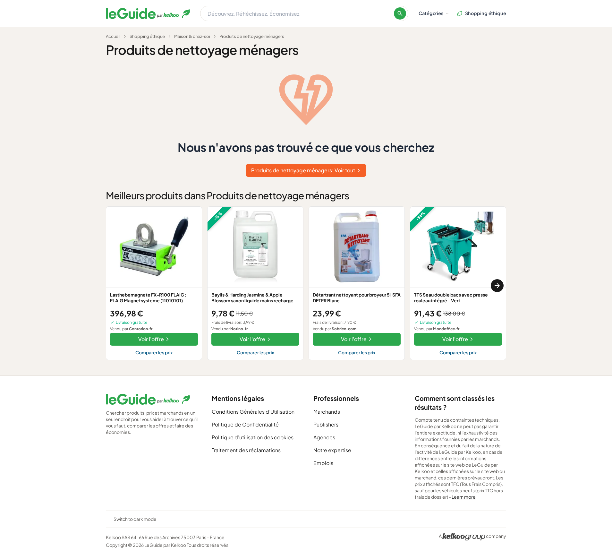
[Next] (497, 285)
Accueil (113, 36)
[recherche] (400, 13)
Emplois (323, 463)
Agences (324, 437)
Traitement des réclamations (246, 450)
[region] (306, 285)
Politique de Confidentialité (245, 424)
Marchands (326, 411)
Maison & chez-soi (192, 36)
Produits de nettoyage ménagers (251, 36)
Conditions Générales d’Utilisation (253, 411)
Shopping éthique (147, 36)
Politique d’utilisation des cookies (252, 437)
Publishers (325, 424)
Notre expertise (332, 450)
